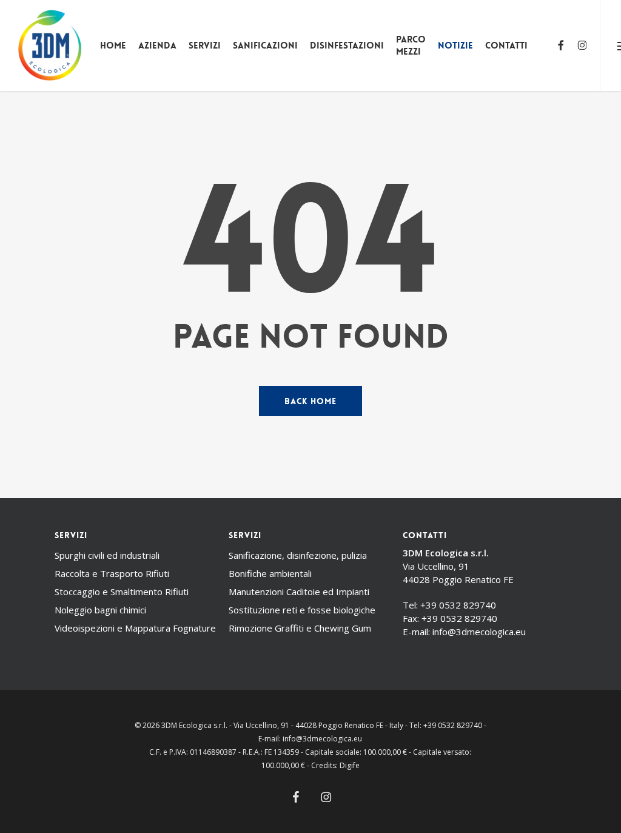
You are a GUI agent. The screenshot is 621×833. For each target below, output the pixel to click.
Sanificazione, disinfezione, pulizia (298, 555)
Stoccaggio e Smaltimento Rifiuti (122, 591)
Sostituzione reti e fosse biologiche (302, 610)
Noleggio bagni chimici (100, 610)
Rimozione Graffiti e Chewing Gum (300, 628)
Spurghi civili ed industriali (107, 555)
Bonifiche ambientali (270, 573)
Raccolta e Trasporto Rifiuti (112, 573)
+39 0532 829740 (458, 605)
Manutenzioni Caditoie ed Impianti (299, 591)
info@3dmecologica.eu (479, 632)
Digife (350, 765)
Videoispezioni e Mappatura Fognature (135, 628)
